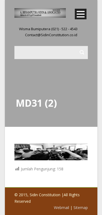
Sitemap (80, 207)
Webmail (61, 207)
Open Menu (80, 14)
